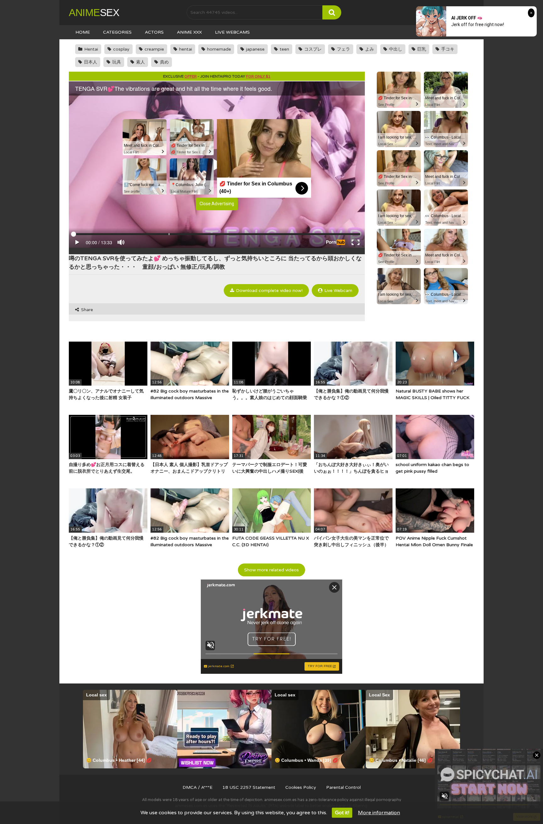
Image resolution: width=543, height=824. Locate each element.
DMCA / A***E (197, 787)
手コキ (447, 49)
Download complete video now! (269, 290)
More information (379, 813)
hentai (185, 49)
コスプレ (312, 49)
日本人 (90, 62)
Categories (117, 32)
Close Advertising (217, 203)
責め (164, 62)
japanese (255, 49)
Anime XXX (189, 32)
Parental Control (343, 787)
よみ (369, 49)
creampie (153, 49)
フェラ (343, 49)
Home (82, 32)
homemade (218, 49)
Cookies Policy (300, 787)
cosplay (120, 49)
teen (283, 49)
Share (86, 309)
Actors (154, 32)
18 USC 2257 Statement (248, 787)
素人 (140, 62)
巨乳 (421, 49)
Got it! (342, 813)
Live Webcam (337, 290)
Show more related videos (271, 570)
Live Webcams (232, 32)
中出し (395, 49)
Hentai (90, 49)
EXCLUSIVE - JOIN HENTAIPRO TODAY (217, 76)
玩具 (116, 62)
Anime (94, 12)
